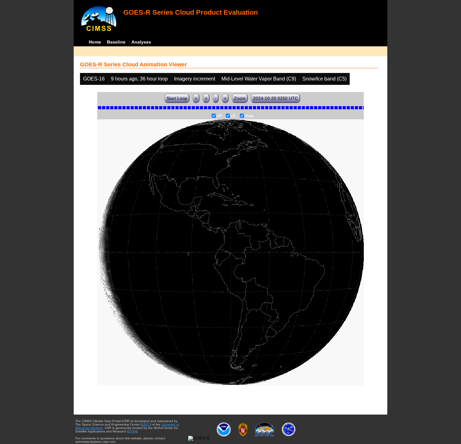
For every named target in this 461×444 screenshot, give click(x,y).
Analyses (141, 41)
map (249, 115)
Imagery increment (194, 78)
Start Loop (177, 98)
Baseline (116, 41)
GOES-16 (94, 78)
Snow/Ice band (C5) (324, 78)
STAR (132, 431)
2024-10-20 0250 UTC (275, 98)
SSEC (145, 424)
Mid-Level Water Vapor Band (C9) (258, 78)
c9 (219, 115)
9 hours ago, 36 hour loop (139, 78)
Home (95, 41)
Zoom (240, 98)
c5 (233, 115)
